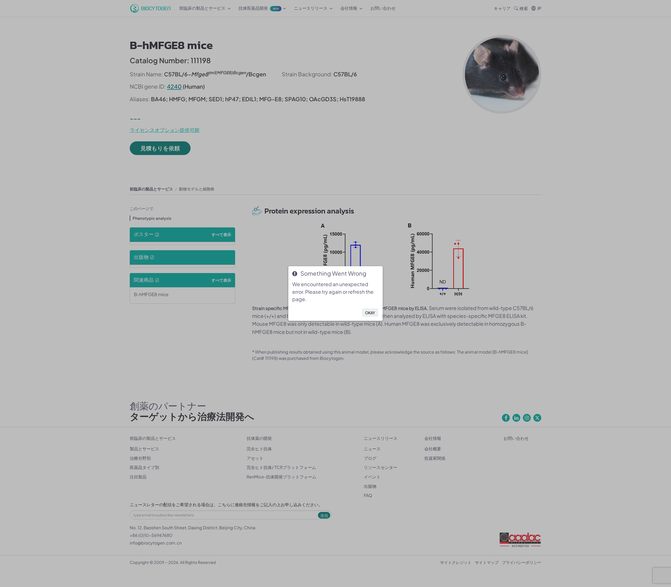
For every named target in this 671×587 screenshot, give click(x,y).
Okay (370, 312)
